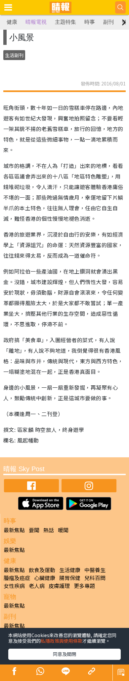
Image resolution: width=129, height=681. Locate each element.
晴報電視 (36, 22)
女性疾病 (14, 586)
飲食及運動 (42, 570)
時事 (89, 22)
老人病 (37, 586)
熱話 (48, 530)
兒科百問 (95, 578)
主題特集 (65, 22)
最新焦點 (14, 530)
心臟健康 (44, 578)
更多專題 (84, 586)
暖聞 (63, 530)
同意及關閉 (64, 654)
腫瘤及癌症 (17, 578)
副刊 (108, 22)
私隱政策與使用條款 (61, 640)
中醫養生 (95, 570)
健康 (12, 22)
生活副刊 (14, 55)
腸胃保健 (69, 578)
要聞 (34, 530)
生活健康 (69, 570)
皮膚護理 (59, 586)
